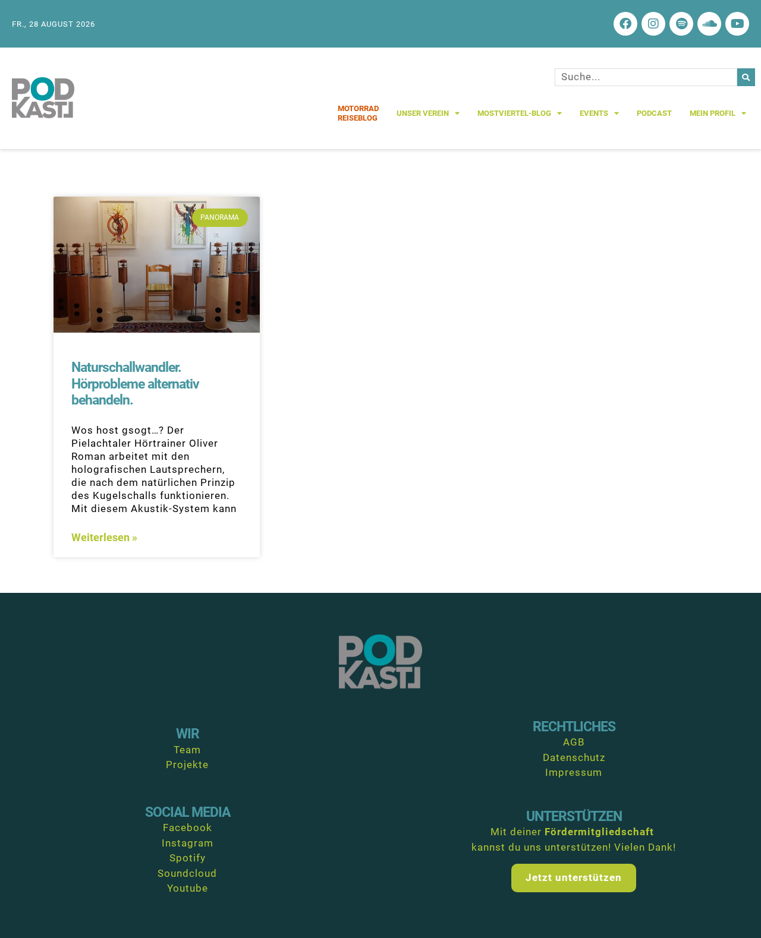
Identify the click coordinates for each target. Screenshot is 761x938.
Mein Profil (712, 113)
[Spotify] (681, 24)
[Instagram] (653, 24)
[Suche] (746, 77)
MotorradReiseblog (358, 113)
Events (594, 113)
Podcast (654, 113)
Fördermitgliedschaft (599, 832)
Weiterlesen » (104, 537)
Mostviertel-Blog (514, 113)
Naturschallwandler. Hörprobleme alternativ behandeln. (135, 383)
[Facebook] (625, 24)
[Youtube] (737, 24)
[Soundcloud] (709, 24)
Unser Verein (423, 113)
